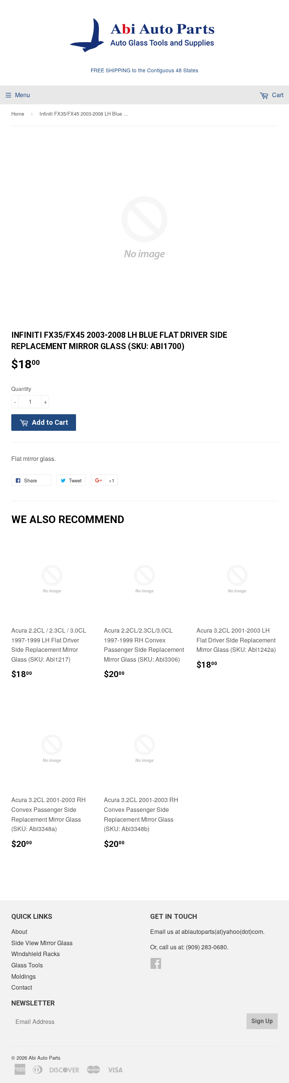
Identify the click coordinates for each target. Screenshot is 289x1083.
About (19, 931)
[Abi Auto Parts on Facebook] (155, 965)
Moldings (23, 976)
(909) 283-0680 (206, 947)
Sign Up (262, 1021)
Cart (277, 94)
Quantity (21, 388)
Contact (21, 987)
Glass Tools (27, 965)
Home (17, 113)
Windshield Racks (35, 953)
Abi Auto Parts (45, 1057)
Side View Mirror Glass (42, 942)
